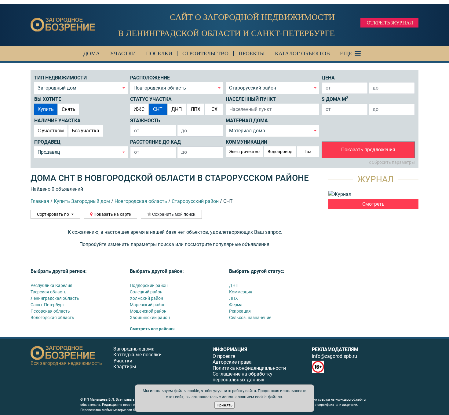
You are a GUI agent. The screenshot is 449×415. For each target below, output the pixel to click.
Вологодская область (52, 317)
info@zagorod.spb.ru (334, 356)
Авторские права (232, 362)
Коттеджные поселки (137, 355)
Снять (68, 109)
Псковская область (50, 311)
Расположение (150, 78)
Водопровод (280, 151)
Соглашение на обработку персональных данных (242, 377)
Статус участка (151, 99)
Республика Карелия (51, 285)
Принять (224, 405)
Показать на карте (112, 214)
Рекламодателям (335, 349)
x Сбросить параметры (392, 162)
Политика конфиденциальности (249, 368)
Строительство (205, 53)
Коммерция (240, 291)
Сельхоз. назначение (250, 317)
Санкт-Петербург (47, 304)
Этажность (145, 120)
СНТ (157, 109)
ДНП (176, 109)
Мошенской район (148, 311)
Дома (91, 53)
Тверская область (49, 291)
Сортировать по (53, 214)
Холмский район (146, 298)
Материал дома (247, 120)
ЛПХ (195, 109)
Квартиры (124, 366)
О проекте (224, 356)
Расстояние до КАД (155, 142)
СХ (214, 109)
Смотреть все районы (152, 328)
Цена (328, 78)
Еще (346, 53)
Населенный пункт (251, 99)
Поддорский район (149, 285)
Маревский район (148, 304)
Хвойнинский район (150, 317)
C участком (51, 131)
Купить (46, 109)
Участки (123, 53)
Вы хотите (47, 99)
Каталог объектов (302, 53)
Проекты (252, 53)
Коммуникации (246, 142)
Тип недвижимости (60, 78)
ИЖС (138, 109)
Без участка (85, 131)
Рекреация (240, 311)
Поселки (159, 53)
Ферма (236, 304)
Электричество (244, 151)
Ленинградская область (55, 298)
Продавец (47, 142)
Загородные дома (134, 349)
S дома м (335, 99)
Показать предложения (368, 149)
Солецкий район (146, 291)
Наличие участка (57, 120)
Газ (308, 151)
